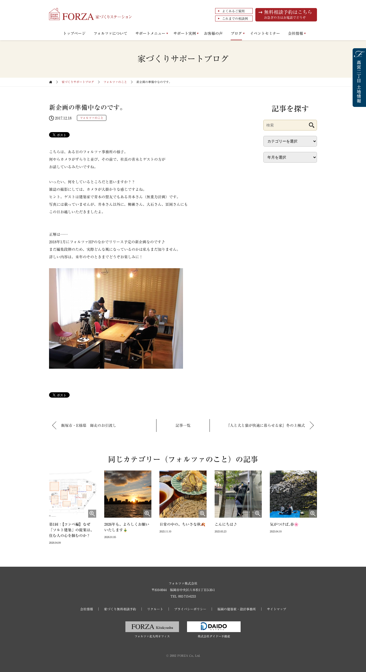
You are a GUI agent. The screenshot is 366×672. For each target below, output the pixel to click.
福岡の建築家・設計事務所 (236, 609)
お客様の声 (213, 33)
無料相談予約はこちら (288, 14)
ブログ (236, 33)
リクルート (155, 609)
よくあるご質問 (233, 11)
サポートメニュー (150, 33)
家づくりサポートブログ (78, 81)
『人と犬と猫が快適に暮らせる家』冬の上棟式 (265, 425)
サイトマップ (276, 609)
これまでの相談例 (235, 18)
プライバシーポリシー (190, 609)
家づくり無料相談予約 (120, 609)
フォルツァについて (110, 33)
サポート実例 (184, 33)
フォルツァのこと (115, 81)
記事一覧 (183, 425)
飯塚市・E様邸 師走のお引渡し (88, 425)
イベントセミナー (265, 33)
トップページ (74, 33)
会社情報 (295, 33)
